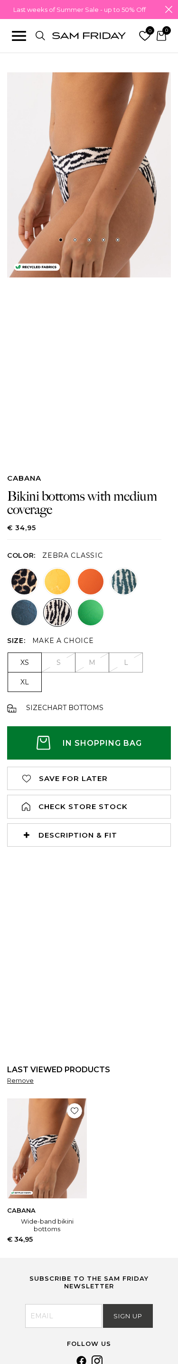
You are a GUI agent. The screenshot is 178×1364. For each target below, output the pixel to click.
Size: (16, 640)
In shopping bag (102, 743)
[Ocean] (24, 612)
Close (168, 9)
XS (24, 662)
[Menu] (18, 35)
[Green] (90, 612)
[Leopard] (24, 581)
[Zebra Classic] (57, 612)
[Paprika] (90, 581)
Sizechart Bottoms (64, 708)
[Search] (40, 35)
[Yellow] (57, 581)
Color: (21, 555)
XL (24, 682)
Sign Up (127, 1316)
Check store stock (83, 806)
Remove (20, 1080)
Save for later (73, 778)
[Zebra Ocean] (124, 581)
